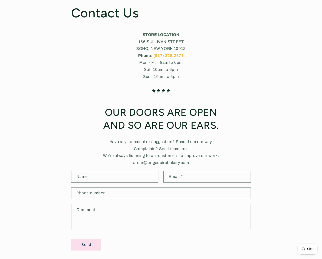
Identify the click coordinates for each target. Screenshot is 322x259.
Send (86, 245)
